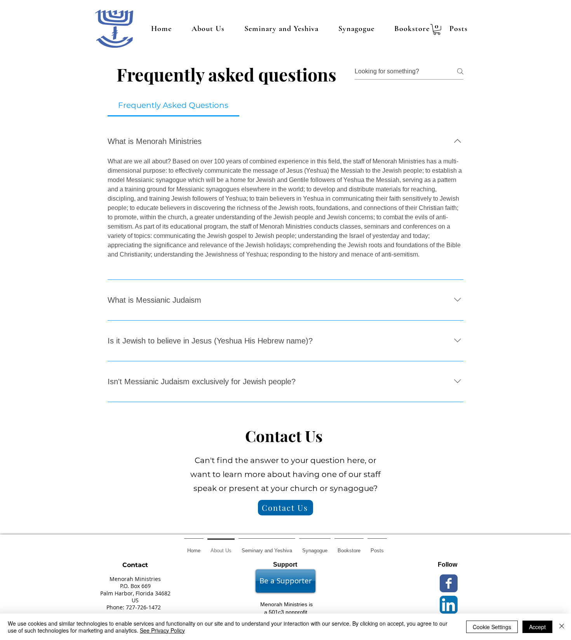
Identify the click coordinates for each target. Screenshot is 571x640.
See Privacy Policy (162, 630)
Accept (537, 627)
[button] (436, 29)
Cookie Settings (492, 627)
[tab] (173, 105)
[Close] (561, 627)
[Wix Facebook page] (449, 583)
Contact (135, 565)
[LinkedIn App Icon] (449, 605)
